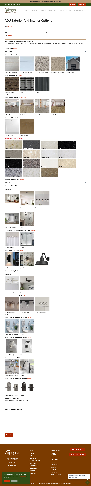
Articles (53, 467)
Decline (14, 480)
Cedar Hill (8, 268)
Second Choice (24, 135)
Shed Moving (54, 464)
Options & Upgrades (53, 454)
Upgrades (45, 3)
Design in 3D (72, 4)
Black (22, 292)
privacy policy (23, 476)
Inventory (34, 3)
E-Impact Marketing (51, 483)
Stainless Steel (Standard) (12, 375)
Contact (56, 5)
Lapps (37, 207)
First (6, 32)
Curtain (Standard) (10, 247)
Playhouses (33, 463)
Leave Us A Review (56, 474)
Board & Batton (70, 72)
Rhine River (39, 115)
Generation (39, 268)
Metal (37, 92)
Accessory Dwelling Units (48, 10)
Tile (22, 92)
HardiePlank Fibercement (27, 72)
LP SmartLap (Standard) (11, 72)
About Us (53, 469)
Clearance (33, 473)
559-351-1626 (8, 4)
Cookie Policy (67, 483)
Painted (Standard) (10, 135)
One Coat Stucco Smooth (58, 72)
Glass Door (23, 247)
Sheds (26, 10)
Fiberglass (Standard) (11, 227)
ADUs (31, 455)
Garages (34, 10)
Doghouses (33, 458)
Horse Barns (33, 468)
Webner (23, 207)
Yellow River (55, 115)
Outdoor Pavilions (65, 10)
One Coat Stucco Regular (42, 72)
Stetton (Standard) (10, 207)
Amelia (22, 268)
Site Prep (53, 462)
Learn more (58, 1)
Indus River (23, 115)
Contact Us (54, 472)
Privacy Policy (60, 483)
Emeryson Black (25, 312)
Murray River (9, 115)
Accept (7, 480)
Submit (8, 435)
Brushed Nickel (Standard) (12, 292)
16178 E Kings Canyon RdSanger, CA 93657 (12, 459)
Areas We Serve (45, 5)
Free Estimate (82, 4)
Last (47, 32)
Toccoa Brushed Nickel (41, 312)
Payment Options (56, 3)
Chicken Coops (34, 465)
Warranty (54, 457)
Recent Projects (35, 5)
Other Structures (79, 10)
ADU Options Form (77, 454)
